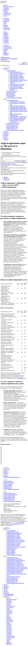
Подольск (9, 629)
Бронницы (9, 602)
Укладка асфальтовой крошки (14, 97)
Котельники (10, 619)
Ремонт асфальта (11, 93)
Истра (8, 614)
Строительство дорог (12, 91)
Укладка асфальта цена (12, 124)
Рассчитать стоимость (20, 161)
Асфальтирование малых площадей (16, 541)
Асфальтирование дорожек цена (18, 118)
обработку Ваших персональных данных (14, 163)
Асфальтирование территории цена (16, 560)
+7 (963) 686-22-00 (22, 64)
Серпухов (9, 634)
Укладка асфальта (11, 92)
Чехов (8, 641)
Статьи (5, 474)
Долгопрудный (10, 606)
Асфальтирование (11, 70)
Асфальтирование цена (12, 100)
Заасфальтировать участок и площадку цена (17, 121)
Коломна (9, 617)
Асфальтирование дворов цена (17, 105)
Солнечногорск (10, 636)
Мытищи (9, 625)
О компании (7, 469)
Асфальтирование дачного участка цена (17, 567)
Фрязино (9, 638)
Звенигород (10, 611)
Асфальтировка (10, 96)
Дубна (8, 609)
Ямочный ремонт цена (12, 127)
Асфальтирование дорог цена (17, 101)
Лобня (8, 622)
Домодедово (10, 607)
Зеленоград (9, 613)
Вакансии (6, 587)
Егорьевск (9, 610)
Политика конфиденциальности (12, 477)
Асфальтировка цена (12, 128)
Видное (8, 603)
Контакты (6, 476)
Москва (8, 598)
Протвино (9, 630)
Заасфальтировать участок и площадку (16, 546)
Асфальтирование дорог (16, 72)
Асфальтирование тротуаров (17, 84)
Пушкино (9, 632)
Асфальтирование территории (17, 73)
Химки (8, 640)
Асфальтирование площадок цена (18, 109)
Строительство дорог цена (13, 123)
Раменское (9, 633)
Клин (8, 615)
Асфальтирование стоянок (16, 76)
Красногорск (10, 621)
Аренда (5, 470)
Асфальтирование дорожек (16, 85)
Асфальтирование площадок (17, 78)
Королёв (9, 618)
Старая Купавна (11, 637)
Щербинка (9, 642)
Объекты (6, 473)
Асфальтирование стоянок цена (18, 107)
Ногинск (9, 626)
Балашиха (9, 600)
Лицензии (6, 471)
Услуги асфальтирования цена (17, 119)
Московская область (12, 599)
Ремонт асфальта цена (12, 126)
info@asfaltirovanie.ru (9, 594)
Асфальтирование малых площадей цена (16, 114)
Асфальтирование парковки (17, 77)
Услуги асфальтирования (16, 86)
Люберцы (9, 623)
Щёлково (9, 644)
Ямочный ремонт (11, 95)
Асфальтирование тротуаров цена (18, 116)
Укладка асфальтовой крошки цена (15, 130)
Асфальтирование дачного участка (18, 80)
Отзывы (6, 591)
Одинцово (9, 628)
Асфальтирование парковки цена (18, 108)
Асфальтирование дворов (16, 74)
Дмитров (9, 605)
